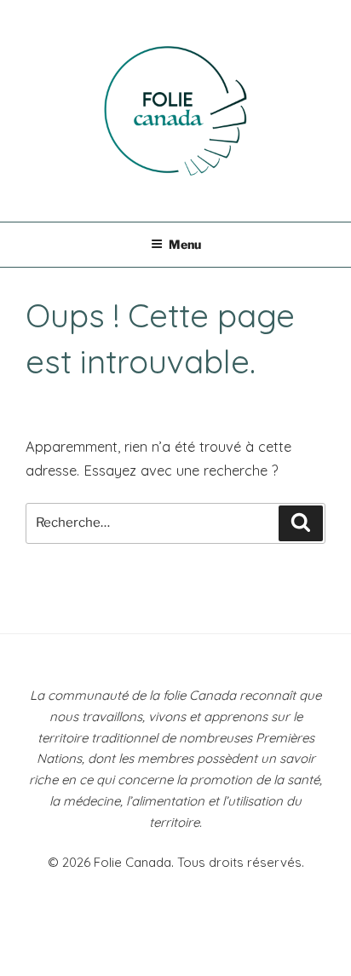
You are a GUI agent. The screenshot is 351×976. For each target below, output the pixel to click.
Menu (185, 244)
